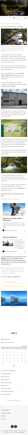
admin (20, 26)
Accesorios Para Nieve (6, 394)
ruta (10, 186)
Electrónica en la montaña (7, 391)
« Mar (13, 365)
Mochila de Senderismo (9, 282)
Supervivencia (4, 385)
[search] (25, 18)
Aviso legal (3, 416)
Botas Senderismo (5, 376)
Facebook (4, 258)
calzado (3, 190)
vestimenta (21, 188)
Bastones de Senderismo (6, 382)
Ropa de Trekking (5, 379)
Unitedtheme (22, 432)
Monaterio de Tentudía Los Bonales (14, 286)
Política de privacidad (5, 413)
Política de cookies (5, 410)
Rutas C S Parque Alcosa (14, 276)
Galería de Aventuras (14, 400)
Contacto (3, 418)
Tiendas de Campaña (5, 388)
